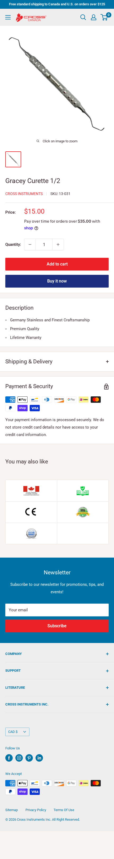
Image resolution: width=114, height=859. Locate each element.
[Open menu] (8, 17)
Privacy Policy (35, 810)
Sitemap (11, 810)
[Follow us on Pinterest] (29, 758)
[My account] (93, 17)
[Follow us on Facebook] (9, 758)
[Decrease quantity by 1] (30, 244)
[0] (104, 17)
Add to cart (57, 264)
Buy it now (57, 281)
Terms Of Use (64, 810)
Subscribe (57, 625)
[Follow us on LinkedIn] (39, 758)
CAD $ (12, 732)
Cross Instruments (24, 194)
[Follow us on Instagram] (19, 758)
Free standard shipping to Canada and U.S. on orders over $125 (57, 4)
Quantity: (13, 244)
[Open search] (83, 17)
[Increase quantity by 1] (58, 244)
